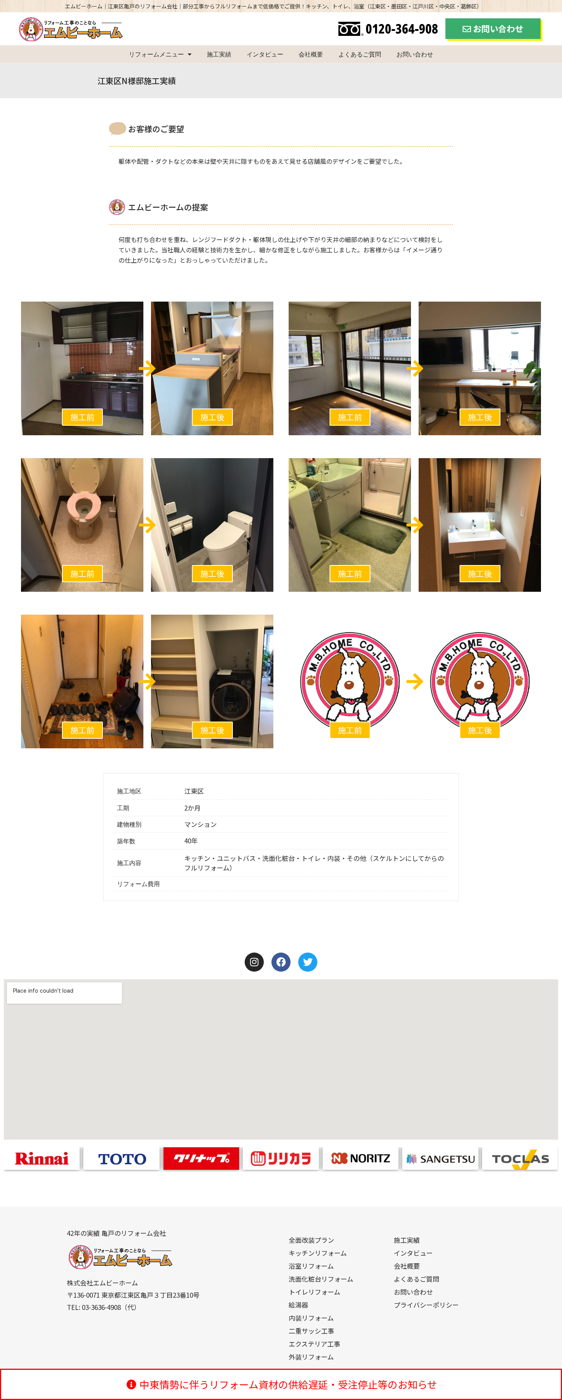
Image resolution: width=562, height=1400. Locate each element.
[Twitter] (307, 962)
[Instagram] (254, 962)
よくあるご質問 (359, 54)
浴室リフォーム (311, 1266)
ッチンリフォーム (321, 1253)
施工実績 (219, 54)
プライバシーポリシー (426, 1305)
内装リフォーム (311, 1317)
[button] (82, 417)
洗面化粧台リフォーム (321, 1279)
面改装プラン (314, 1240)
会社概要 (311, 54)
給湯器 (298, 1305)
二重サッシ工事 (311, 1330)
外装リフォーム (311, 1356)
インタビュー (265, 54)
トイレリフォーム (314, 1292)
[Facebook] (281, 962)
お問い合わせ (414, 54)
